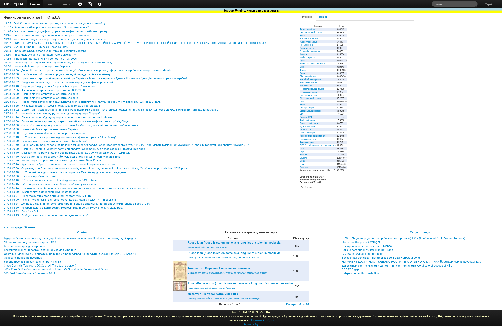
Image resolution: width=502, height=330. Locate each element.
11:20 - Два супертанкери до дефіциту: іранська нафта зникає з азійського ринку (55, 31)
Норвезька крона (308, 91)
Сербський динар (308, 132)
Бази (49, 4)
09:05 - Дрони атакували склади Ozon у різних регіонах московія (45, 51)
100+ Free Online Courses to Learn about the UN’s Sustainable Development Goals (56, 269)
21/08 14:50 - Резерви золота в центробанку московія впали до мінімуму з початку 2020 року (63, 207)
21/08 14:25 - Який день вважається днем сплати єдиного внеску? (46, 215)
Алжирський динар (309, 29)
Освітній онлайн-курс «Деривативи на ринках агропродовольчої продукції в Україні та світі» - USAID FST (71, 254)
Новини (35, 4)
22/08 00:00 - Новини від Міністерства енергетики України (41, 129)
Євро (302, 148)
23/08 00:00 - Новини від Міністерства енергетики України (41, 94)
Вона (302, 73)
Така (302, 35)
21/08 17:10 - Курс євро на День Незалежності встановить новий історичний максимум (59, 164)
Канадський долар (309, 38)
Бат (301, 113)
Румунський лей (308, 138)
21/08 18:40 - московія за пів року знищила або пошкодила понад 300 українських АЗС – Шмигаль (67, 152)
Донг (302, 101)
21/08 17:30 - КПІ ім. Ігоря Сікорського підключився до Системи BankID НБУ (52, 160)
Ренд (302, 104)
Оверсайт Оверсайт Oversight (361, 242)
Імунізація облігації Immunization (362, 254)
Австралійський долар (311, 32)
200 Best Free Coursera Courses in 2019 (29, 273)
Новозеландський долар (312, 88)
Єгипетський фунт (309, 123)
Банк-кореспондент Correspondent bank (367, 250)
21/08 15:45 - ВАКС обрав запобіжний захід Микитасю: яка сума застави (50, 184)
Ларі (302, 151)
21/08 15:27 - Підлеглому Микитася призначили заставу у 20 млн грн (48, 196)
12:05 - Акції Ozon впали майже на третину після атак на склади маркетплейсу (54, 23)
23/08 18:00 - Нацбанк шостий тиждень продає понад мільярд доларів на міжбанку (57, 74)
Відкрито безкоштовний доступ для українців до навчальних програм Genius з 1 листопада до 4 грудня (70, 238)
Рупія (302, 60)
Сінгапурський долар (310, 98)
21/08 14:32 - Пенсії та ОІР (21, 211)
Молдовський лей (308, 85)
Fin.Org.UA (13, 4)
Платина (304, 163)
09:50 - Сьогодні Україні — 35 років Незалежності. (36, 47)
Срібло (303, 160)
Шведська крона (308, 107)
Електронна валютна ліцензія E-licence (367, 246)
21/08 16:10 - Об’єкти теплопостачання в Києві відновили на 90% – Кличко (51, 180)
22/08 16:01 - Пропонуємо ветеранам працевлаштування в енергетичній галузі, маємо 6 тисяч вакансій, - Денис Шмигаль (82, 101)
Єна (302, 66)
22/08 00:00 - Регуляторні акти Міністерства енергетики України (44, 133)
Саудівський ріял (308, 94)
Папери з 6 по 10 (297, 304)
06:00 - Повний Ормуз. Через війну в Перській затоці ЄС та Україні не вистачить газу (58, 62)
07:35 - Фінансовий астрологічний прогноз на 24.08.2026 (40, 58)
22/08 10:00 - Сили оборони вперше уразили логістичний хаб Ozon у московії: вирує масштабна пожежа (71, 125)
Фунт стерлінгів (307, 126)
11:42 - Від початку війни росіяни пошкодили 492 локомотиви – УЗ (46, 27)
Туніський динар (308, 120)
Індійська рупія (307, 57)
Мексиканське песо (309, 82)
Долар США (305, 129)
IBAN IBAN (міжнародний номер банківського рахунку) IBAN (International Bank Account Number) (403, 238)
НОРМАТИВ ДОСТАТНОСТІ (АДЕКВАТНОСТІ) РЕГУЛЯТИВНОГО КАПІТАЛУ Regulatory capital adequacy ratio (412, 261)
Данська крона (307, 47)
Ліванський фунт (308, 76)
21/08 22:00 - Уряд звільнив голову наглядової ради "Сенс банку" (45, 141)
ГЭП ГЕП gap (350, 269)
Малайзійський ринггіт (311, 79)
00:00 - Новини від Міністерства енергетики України (37, 66)
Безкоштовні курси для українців (24, 246)
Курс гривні (307, 16)
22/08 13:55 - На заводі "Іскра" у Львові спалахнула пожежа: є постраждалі (52, 105)
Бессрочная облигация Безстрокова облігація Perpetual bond (381, 257)
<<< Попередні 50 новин (19, 227)
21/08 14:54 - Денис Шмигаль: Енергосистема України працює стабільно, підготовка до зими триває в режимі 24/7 (77, 203)
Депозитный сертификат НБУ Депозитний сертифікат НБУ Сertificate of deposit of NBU (397, 265)
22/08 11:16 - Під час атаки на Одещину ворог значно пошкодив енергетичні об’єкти (58, 117)
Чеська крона (306, 44)
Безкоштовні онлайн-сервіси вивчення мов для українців (40, 250)
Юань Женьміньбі (308, 41)
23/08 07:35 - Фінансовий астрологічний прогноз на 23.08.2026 (44, 90)
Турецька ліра (307, 142)
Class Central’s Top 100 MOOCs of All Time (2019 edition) (40, 265)
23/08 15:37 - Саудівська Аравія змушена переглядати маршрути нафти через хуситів (59, 82)
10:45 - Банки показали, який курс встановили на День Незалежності (48, 35)
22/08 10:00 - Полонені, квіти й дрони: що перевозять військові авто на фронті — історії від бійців (66, 121)
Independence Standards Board (361, 273)
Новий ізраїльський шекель (313, 63)
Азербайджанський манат (312, 135)
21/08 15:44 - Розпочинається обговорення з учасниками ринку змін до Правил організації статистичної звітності (76, 188)
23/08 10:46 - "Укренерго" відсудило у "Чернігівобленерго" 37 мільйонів (49, 86)
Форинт (303, 54)
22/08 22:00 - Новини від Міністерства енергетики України (41, 98)
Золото (303, 157)
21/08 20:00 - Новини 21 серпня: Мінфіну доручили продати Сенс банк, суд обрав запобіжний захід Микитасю (75, 148)
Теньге (303, 69)
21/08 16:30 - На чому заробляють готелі (30, 176)
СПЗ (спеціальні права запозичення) (318, 145)
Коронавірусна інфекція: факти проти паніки (32, 261)
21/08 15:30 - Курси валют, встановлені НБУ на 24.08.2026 (41, 192)
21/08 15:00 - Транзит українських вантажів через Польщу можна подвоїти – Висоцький (60, 199)
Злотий (303, 154)
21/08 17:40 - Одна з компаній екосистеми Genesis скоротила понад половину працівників (62, 156)
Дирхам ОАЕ (306, 116)
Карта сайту (251, 324)
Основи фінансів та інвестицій (23, 257)
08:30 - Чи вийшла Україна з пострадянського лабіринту (40, 54)
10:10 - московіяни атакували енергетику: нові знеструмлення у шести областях (55, 39)
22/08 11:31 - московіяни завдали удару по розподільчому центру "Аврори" (52, 113)
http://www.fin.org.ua (261, 320)
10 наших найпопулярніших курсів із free (30, 242)
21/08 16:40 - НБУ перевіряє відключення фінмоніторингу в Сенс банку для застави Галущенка (65, 172)
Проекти (65, 4)
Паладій (304, 167)
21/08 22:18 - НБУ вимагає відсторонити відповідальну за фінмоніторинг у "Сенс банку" (60, 137)
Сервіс (489, 4)
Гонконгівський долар (310, 51)
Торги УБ (323, 16)
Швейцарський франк (310, 110)
